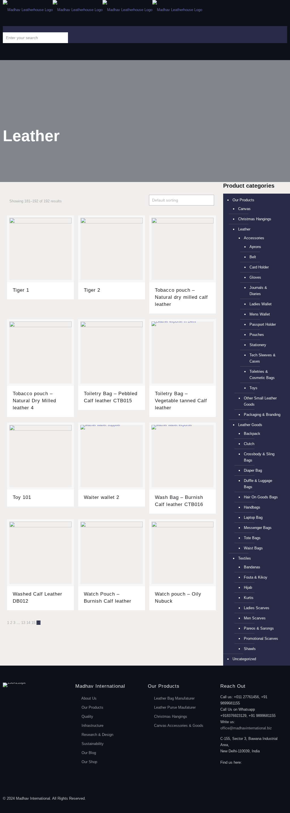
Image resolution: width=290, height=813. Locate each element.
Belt (253, 257)
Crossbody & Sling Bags (259, 457)
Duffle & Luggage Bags (258, 484)
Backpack (252, 433)
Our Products (243, 200)
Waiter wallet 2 (101, 497)
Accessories (254, 238)
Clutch (249, 444)
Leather (244, 229)
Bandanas (252, 567)
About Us (89, 698)
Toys (253, 388)
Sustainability (93, 744)
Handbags (252, 507)
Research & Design (97, 734)
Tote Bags (252, 538)
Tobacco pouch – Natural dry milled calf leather (181, 297)
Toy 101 (22, 497)
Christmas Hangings (254, 219)
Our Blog (89, 753)
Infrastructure (92, 725)
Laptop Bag (253, 517)
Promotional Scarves (261, 638)
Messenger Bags (258, 528)
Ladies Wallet (261, 304)
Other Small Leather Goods (260, 401)
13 (23, 623)
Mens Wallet (260, 314)
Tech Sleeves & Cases (263, 358)
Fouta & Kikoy (255, 577)
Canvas (244, 209)
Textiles (244, 558)
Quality (87, 716)
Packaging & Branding (262, 414)
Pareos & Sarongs (259, 628)
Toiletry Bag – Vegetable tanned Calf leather (181, 400)
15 (33, 623)
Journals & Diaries (258, 290)
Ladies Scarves (256, 608)
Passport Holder (263, 324)
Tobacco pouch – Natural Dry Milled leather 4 (34, 400)
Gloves (255, 277)
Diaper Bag (253, 470)
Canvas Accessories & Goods (178, 725)
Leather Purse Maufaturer (175, 707)
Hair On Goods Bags (261, 497)
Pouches (257, 335)
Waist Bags (253, 548)
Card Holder (259, 267)
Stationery (258, 345)
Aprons (255, 247)
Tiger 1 (21, 290)
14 (28, 623)
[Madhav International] (102, 10)
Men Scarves (255, 618)
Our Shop (89, 762)
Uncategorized (244, 659)
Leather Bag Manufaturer (174, 698)
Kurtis (248, 598)
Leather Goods (250, 425)
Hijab (248, 587)
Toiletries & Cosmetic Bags (262, 374)
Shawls (250, 649)
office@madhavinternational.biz (246, 728)
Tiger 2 (92, 290)
